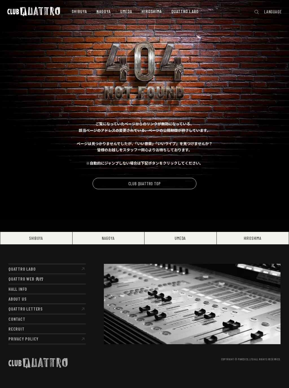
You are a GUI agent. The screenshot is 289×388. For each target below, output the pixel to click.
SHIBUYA (36, 238)
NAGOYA (108, 238)
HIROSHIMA (253, 238)
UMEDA (180, 238)
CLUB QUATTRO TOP (144, 183)
